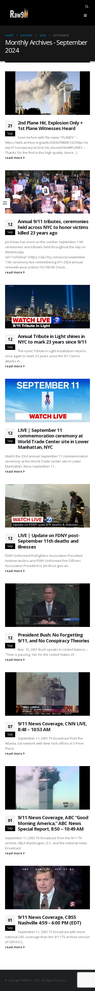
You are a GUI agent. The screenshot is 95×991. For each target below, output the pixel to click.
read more (14, 157)
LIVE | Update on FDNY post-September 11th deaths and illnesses (49, 541)
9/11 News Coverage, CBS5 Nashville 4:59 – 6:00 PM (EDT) (49, 920)
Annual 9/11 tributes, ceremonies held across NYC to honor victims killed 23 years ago (53, 227)
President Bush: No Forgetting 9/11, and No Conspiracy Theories (53, 637)
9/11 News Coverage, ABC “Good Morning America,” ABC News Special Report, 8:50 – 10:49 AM (53, 823)
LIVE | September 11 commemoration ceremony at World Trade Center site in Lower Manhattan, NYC (53, 438)
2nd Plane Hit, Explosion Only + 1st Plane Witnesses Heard (50, 125)
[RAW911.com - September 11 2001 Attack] (19, 13)
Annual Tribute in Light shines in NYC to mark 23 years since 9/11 (52, 339)
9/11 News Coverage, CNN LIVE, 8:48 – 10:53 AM (52, 726)
